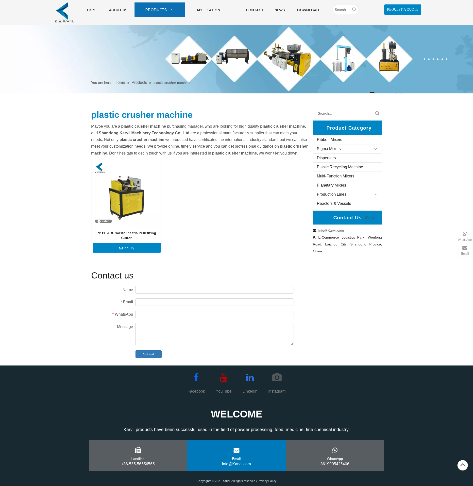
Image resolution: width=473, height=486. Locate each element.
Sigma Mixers (329, 149)
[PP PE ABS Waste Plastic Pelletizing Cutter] (126, 194)
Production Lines (331, 194)
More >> (372, 218)
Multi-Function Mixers (335, 176)
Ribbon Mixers (329, 140)
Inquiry (129, 248)
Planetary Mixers (331, 185)
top (462, 464)
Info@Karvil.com (331, 230)
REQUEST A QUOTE (403, 9)
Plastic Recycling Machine (340, 167)
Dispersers (326, 158)
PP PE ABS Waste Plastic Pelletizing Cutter (126, 235)
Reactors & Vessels (334, 203)
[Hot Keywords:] (354, 9)
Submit (148, 354)
